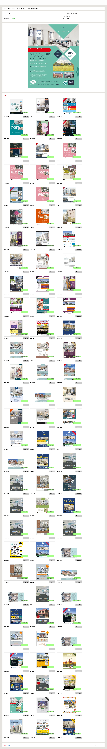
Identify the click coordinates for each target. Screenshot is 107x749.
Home (5, 8)
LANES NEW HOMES (21, 8)
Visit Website (66, 18)
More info (25, 116)
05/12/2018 (7, 13)
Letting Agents (7, 15)
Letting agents (11, 8)
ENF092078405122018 (33, 8)
